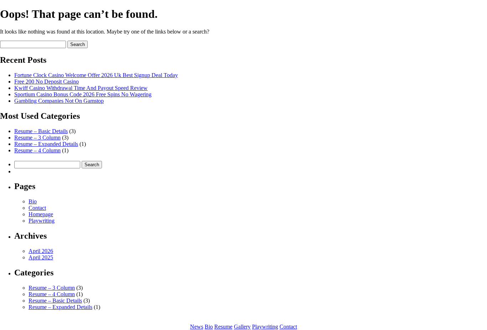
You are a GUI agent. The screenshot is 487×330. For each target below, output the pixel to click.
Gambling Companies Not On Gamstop (59, 101)
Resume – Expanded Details (46, 144)
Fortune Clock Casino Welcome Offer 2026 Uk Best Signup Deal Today (96, 75)
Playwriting (42, 221)
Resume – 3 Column (37, 137)
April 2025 (41, 257)
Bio (33, 201)
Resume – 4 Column (37, 150)
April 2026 (41, 251)
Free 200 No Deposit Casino (46, 81)
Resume (223, 327)
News (196, 327)
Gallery (242, 327)
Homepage (41, 214)
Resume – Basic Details (41, 131)
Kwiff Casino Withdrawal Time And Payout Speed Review (81, 88)
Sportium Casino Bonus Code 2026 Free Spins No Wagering (83, 94)
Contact (37, 208)
